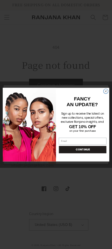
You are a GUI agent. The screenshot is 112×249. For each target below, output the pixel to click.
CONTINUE (83, 149)
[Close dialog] (105, 91)
